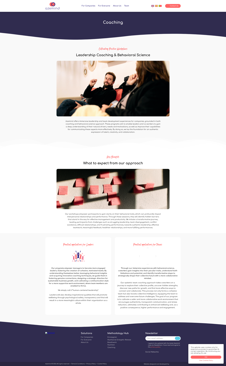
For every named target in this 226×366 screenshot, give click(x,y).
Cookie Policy (102, 364)
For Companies (88, 6)
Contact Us (174, 6)
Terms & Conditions (78, 364)
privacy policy (155, 347)
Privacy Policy (91, 364)
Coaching (111, 347)
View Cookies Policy (206, 360)
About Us (117, 6)
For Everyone (104, 6)
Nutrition (111, 345)
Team (126, 6)
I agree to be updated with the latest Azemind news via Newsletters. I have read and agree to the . (164, 345)
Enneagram (112, 337)
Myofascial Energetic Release (119, 340)
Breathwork (112, 342)
